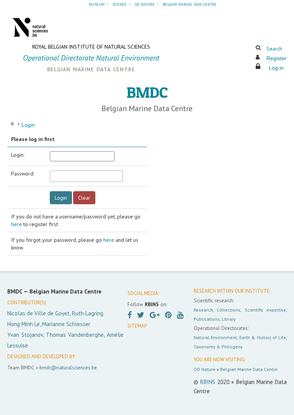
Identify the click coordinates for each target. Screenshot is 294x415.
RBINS (207, 381)
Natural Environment (215, 337)
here (16, 224)
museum (97, 3)
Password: (22, 173)
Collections (228, 310)
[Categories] (12, 123)
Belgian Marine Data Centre (249, 369)
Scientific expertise (265, 310)
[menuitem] (12, 123)
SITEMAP (137, 326)
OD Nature (205, 369)
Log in (276, 68)
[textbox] (86, 176)
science (120, 3)
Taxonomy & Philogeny (218, 346)
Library (229, 319)
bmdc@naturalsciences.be (68, 367)
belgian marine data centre (190, 3)
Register (276, 58)
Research (203, 310)
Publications (207, 319)
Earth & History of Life (262, 337)
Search (274, 48)
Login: (17, 154)
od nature (145, 3)
